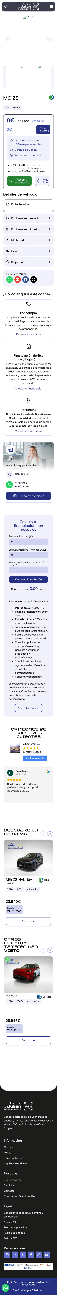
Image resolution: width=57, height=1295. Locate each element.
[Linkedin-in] (15, 1255)
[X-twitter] (23, 1255)
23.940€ (13, 901)
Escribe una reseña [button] (35, 758)
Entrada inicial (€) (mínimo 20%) (27, 550)
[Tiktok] (39, 1255)
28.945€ (13, 1021)
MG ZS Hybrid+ (19, 879)
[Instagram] (7, 1255)
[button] (49, 39)
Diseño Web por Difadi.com (28, 1290)
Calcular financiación (28, 579)
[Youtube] (47, 1255)
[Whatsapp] (5, 1288)
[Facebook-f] (31, 1255)
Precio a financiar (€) (21, 536)
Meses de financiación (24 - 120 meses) (26, 564)
